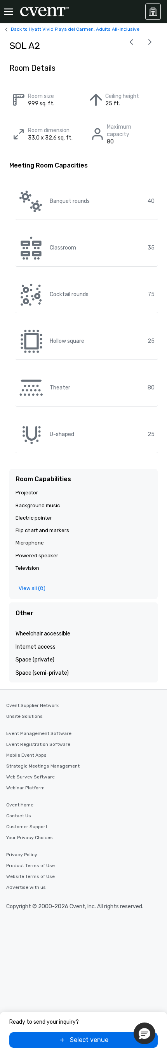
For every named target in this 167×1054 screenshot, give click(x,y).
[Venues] (153, 11)
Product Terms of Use (30, 865)
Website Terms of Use (30, 876)
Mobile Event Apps (26, 755)
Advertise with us (26, 887)
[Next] (150, 42)
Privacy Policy (21, 854)
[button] (144, 1033)
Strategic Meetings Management (43, 766)
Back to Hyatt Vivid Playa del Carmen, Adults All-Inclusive (75, 29)
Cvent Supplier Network (32, 705)
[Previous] (131, 42)
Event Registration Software (38, 744)
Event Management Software (38, 733)
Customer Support (26, 826)
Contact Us (18, 815)
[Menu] (8, 12)
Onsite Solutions (24, 716)
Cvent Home (19, 805)
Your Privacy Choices (29, 837)
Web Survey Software (30, 777)
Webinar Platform (25, 787)
